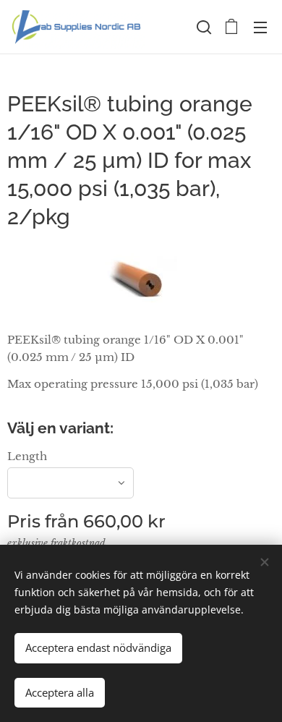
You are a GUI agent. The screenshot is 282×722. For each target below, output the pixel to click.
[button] (202, 27)
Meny (260, 26)
